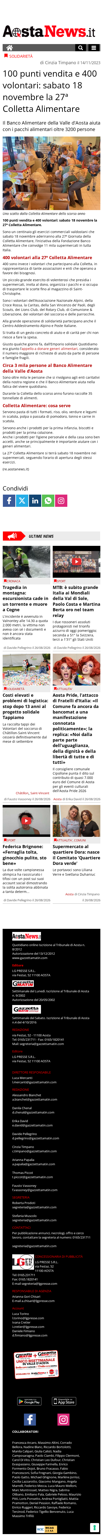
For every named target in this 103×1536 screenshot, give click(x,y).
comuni (80, 840)
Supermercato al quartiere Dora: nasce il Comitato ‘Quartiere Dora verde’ (76, 855)
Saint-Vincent (39, 793)
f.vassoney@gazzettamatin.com (34, 1190)
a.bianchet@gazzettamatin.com (34, 1099)
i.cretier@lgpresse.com (28, 1327)
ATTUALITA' (65, 689)
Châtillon (22, 793)
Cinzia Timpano (60, 62)
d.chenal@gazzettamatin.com (33, 1112)
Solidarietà (15, 689)
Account (18, 1308)
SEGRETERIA (20, 1197)
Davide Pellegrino (19, 647)
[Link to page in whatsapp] (48, 501)
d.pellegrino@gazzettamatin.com (35, 1138)
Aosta (57, 799)
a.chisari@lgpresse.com (38, 1301)
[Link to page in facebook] (9, 501)
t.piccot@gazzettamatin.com (32, 1177)
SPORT (61, 581)
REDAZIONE (20, 1030)
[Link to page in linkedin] (35, 501)
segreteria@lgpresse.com (39, 1283)
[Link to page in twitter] (22, 501)
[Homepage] (9, 47)
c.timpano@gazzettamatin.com (34, 1151)
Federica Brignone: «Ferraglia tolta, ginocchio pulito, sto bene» (24, 855)
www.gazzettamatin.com (29, 958)
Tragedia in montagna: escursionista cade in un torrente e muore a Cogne (25, 598)
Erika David (74, 799)
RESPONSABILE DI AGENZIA (31, 1291)
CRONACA (13, 581)
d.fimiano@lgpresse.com (29, 1335)
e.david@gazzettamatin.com (32, 1125)
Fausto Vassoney (19, 799)
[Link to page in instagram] (61, 501)
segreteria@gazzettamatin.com (42, 1044)
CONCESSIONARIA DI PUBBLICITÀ (59, 1256)
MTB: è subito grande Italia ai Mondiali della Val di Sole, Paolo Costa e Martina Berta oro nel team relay (76, 601)
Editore (17, 965)
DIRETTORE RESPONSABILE (31, 1072)
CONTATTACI (21, 1227)
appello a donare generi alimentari (50, 348)
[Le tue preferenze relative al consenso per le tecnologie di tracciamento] (94, 1527)
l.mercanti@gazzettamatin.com (34, 1082)
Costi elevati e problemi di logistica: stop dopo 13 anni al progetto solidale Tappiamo (25, 706)
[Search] (80, 47)
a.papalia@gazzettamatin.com (33, 1164)
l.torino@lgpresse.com (28, 1318)
